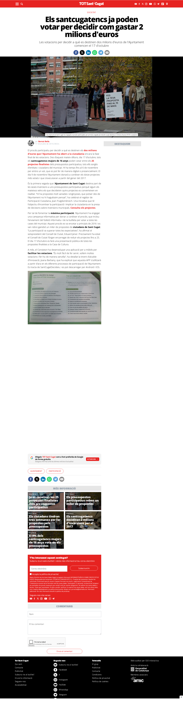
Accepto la (45, 574)
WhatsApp (63, 689)
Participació (55, 471)
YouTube (62, 684)
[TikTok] (163, 4)
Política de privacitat (101, 678)
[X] (143, 4)
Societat (91, 12)
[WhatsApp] (155, 4)
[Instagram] (146, 4)
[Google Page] (167, 4)
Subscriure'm (84, 568)
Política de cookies (100, 681)
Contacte (19, 667)
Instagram (63, 679)
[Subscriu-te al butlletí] (136, 4)
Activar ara (91, 459)
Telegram (62, 694)
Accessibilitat (21, 684)
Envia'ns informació (23, 678)
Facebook (62, 669)
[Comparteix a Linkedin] (88, 52)
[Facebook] (139, 4)
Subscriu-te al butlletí (24, 674)
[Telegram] (158, 4)
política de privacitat (50, 574)
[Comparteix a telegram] (100, 52)
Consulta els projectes (82, 207)
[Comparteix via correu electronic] (107, 52)
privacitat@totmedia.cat (79, 589)
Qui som (18, 664)
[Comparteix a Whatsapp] (94, 52)
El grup (95, 664)
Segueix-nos (20, 681)
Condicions (97, 674)
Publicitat (19, 671)
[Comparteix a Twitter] (82, 52)
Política (32, 494)
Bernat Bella (43, 141)
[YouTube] (151, 4)
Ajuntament (36, 471)
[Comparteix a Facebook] (75, 52)
